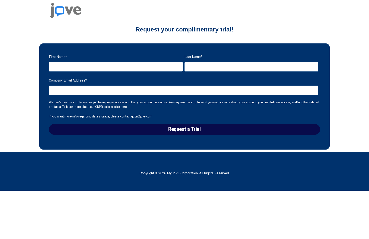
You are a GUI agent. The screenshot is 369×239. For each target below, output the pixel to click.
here (124, 106)
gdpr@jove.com (141, 116)
